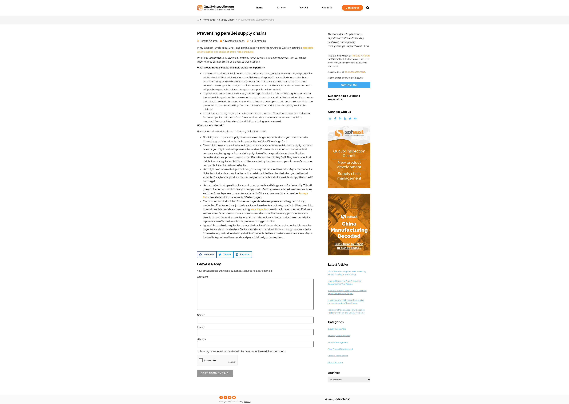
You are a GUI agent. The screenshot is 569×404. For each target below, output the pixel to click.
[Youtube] (355, 119)
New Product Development (340, 349)
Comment (203, 277)
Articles (281, 7)
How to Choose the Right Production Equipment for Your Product (344, 282)
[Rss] (345, 119)
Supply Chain (226, 19)
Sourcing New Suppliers (339, 335)
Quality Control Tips (337, 329)
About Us (327, 7)
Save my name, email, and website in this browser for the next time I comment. (242, 351)
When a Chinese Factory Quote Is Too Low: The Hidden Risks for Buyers (347, 292)
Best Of (304, 7)
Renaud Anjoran (361, 55)
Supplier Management (338, 342)
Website (201, 339)
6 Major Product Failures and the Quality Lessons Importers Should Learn (346, 301)
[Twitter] (350, 119)
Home (259, 7)
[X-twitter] (225, 397)
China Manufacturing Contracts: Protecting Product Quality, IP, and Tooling (347, 272)
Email (200, 327)
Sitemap (247, 402)
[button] (207, 254)
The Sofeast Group (355, 72)
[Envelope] (330, 119)
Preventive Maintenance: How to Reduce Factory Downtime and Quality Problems (346, 311)
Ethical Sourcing (335, 362)
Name (201, 315)
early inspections (260, 209)
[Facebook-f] (335, 119)
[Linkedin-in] (340, 119)
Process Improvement (338, 356)
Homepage (209, 19)
